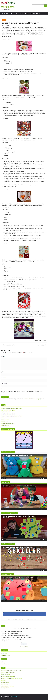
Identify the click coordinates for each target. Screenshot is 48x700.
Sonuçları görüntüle (24, 646)
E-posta (3, 377)
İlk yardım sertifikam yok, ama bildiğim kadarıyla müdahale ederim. (16, 635)
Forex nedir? (3, 417)
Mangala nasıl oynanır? (5, 412)
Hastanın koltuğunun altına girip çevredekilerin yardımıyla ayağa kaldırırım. (17, 637)
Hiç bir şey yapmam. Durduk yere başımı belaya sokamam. (14, 639)
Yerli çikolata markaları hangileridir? (8, 414)
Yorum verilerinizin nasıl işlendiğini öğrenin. (34, 399)
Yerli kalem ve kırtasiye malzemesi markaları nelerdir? (11, 415)
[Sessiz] (43, 478)
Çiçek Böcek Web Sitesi (5, 655)
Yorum (3, 356)
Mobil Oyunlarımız (14, 13)
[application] (24, 466)
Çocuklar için (5, 13)
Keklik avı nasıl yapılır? (41, 345)
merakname (8, 6)
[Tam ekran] (45, 478)
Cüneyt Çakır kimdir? (5, 425)
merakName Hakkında (35, 13)
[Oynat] (2, 478)
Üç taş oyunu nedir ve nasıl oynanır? (8, 410)
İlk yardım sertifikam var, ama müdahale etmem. (12, 633)
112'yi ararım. (5, 641)
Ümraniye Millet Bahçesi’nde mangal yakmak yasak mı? (11, 408)
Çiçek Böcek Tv (4, 653)
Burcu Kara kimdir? (4, 421)
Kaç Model (3, 662)
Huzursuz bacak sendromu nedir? (7, 423)
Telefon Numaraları (5, 663)
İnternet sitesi (4, 383)
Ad (2, 372)
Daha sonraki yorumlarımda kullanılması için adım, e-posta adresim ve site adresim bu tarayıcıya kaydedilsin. (22, 392)
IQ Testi (21, 13)
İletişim (27, 13)
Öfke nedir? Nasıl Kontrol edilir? (9, 345)
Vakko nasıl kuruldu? (5, 419)
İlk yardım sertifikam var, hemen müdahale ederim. (13, 631)
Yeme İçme (4, 20)
